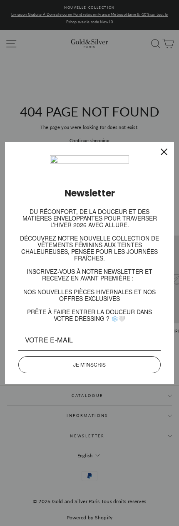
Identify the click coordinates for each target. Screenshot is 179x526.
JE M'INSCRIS (89, 364)
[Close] (164, 152)
